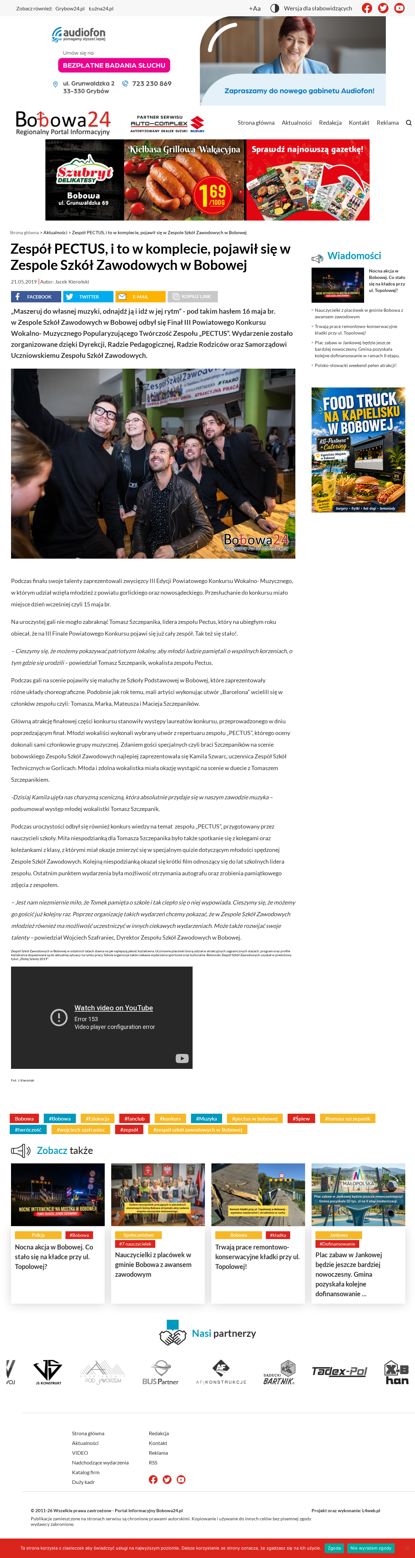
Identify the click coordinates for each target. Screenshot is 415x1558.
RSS (153, 1462)
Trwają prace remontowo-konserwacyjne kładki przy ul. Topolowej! (257, 1256)
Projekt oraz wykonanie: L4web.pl (346, 1510)
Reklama (388, 122)
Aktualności (297, 122)
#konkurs (170, 1118)
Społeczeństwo (139, 1235)
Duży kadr (83, 1482)
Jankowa (339, 1235)
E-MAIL (140, 296)
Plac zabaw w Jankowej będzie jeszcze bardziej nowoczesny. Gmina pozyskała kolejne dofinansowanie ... (348, 1274)
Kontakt (359, 122)
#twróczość (28, 1129)
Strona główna (256, 122)
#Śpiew (301, 1118)
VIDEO (80, 1453)
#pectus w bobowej (255, 1118)
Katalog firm (86, 1472)
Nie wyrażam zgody (370, 1548)
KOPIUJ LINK (196, 296)
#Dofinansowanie (337, 1244)
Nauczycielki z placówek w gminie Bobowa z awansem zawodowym (153, 1264)
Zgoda (334, 1548)
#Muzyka (206, 1118)
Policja (38, 1235)
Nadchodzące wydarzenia (100, 1462)
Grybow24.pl (70, 8)
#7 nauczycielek (135, 1244)
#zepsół (129, 1129)
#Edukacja (97, 1118)
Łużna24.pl (101, 8)
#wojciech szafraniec (81, 1129)
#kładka (278, 1235)
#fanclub (134, 1118)
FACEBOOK (39, 296)
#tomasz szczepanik (347, 1118)
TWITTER (89, 296)
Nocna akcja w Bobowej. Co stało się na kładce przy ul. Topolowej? (54, 1256)
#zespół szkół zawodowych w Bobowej (197, 1129)
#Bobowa (60, 1118)
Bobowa (24, 1118)
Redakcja (330, 122)
